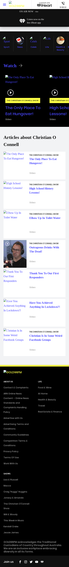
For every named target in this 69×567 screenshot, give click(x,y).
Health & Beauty (47, 399)
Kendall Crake (11, 526)
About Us (8, 381)
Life (40, 381)
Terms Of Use (11, 457)
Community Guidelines (16, 434)
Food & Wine (44, 387)
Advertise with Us (13, 418)
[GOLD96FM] (16, 4)
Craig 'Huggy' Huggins (15, 491)
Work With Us (11, 463)
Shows (7, 473)
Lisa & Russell (11, 479)
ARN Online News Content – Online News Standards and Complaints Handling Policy (16, 403)
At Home (43, 393)
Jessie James (11, 532)
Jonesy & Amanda (14, 497)
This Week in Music (14, 520)
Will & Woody (11, 514)
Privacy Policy (11, 451)
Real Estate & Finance (50, 411)
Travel (41, 405)
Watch (10, 65)
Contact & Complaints (16, 387)
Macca (7, 485)
